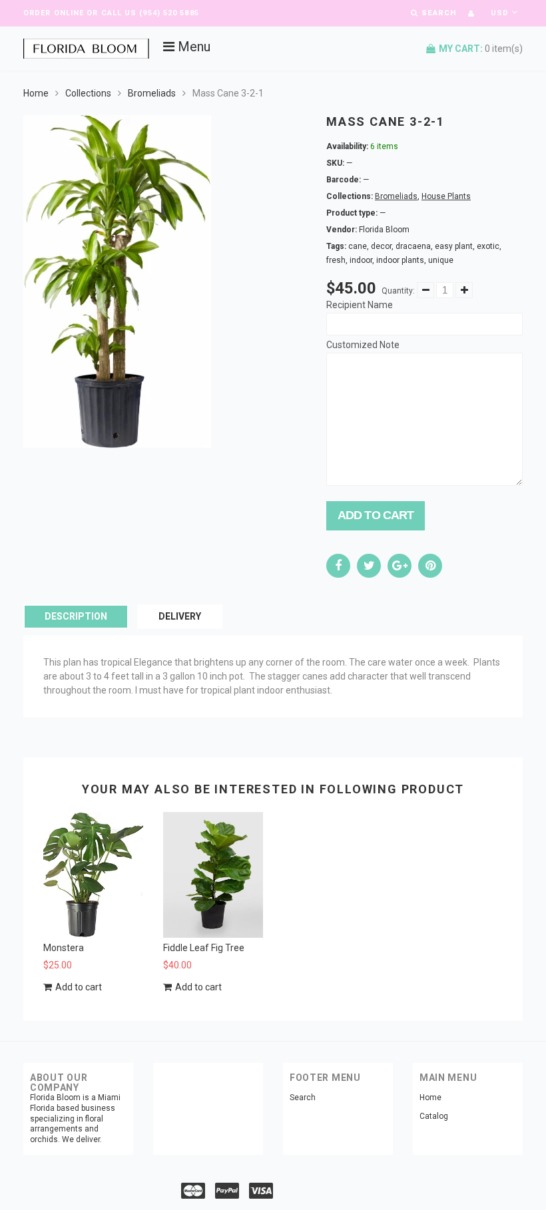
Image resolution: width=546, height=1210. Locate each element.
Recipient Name (359, 305)
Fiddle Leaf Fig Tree (203, 947)
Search (303, 1097)
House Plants (446, 196)
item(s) (481, 48)
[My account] (471, 13)
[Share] (338, 566)
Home (36, 93)
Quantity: (398, 291)
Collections (88, 93)
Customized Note (363, 344)
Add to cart (375, 515)
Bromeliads (152, 93)
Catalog (433, 1116)
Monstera (63, 947)
